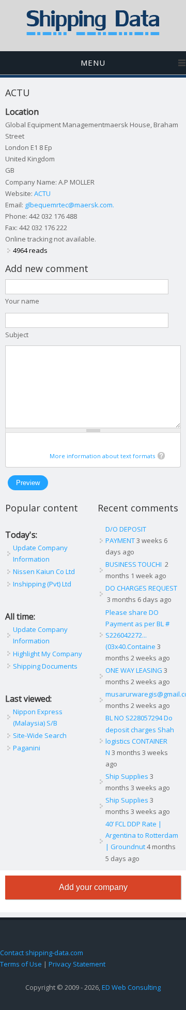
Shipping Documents (45, 666)
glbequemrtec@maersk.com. (69, 204)
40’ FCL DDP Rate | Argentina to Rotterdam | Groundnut (141, 835)
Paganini (26, 747)
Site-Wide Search (40, 735)
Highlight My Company (47, 653)
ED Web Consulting (131, 987)
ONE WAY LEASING (133, 670)
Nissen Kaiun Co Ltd (44, 571)
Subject (16, 334)
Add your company (93, 887)
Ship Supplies (126, 776)
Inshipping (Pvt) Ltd (42, 584)
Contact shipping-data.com (41, 952)
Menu (93, 62)
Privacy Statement (77, 964)
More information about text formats (102, 456)
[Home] (93, 33)
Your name (22, 301)
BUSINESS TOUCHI (134, 564)
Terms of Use (21, 964)
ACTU (42, 193)
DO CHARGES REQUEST (141, 588)
